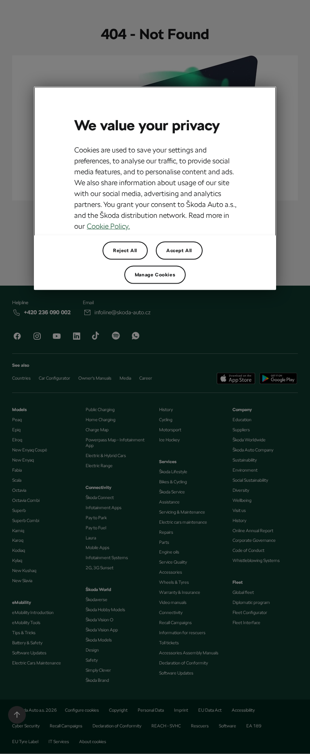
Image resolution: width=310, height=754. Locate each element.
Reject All (125, 250)
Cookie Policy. (108, 226)
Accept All (179, 250)
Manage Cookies (155, 275)
